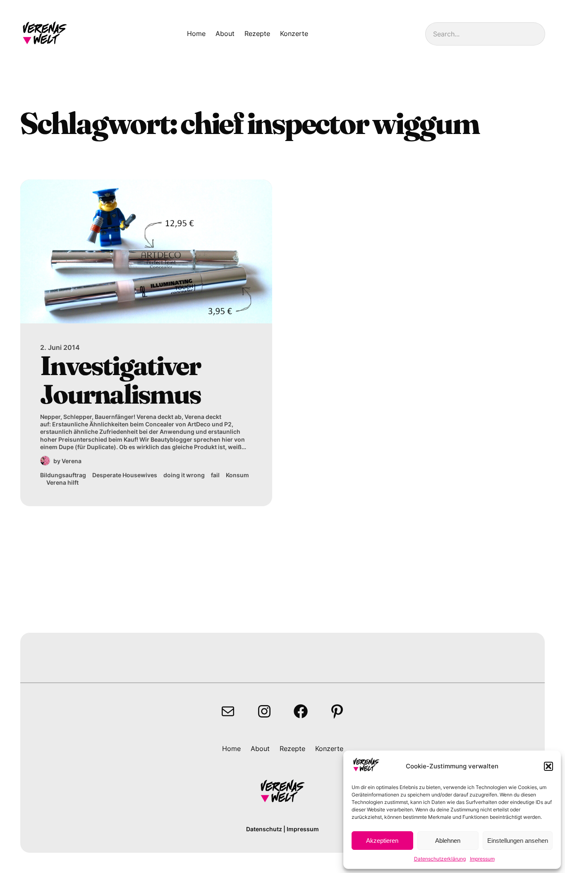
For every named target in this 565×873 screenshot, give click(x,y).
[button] (548, 766)
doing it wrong (184, 474)
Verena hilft (62, 482)
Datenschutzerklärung (440, 859)
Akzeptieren (382, 840)
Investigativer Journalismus (120, 380)
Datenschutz (264, 828)
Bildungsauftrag (63, 474)
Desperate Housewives (124, 474)
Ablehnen (447, 840)
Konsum (237, 474)
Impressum (482, 859)
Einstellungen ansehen (517, 840)
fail (215, 474)
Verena (71, 460)
